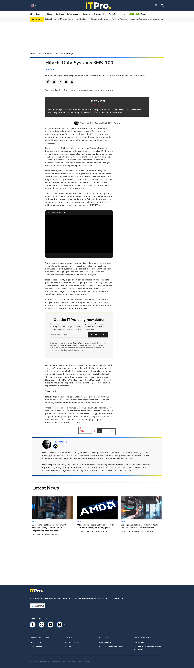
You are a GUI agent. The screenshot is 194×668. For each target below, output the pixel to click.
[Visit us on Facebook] (32, 624)
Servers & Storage (64, 53)
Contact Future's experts (40, 638)
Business (40, 14)
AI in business (81, 19)
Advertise (113, 14)
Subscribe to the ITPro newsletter (59, 19)
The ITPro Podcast (119, 19)
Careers (67, 647)
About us (68, 638)
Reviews (117, 123)
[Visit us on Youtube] (50, 624)
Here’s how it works (106, 90)
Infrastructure (73, 14)
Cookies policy (105, 642)
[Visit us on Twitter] (41, 624)
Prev (82, 431)
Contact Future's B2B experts (111, 647)
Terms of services (79, 343)
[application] (79, 234)
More (123, 14)
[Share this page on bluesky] (66, 81)
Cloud (49, 14)
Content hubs (99, 14)
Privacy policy (35, 642)
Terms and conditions (143, 638)
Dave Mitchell (87, 123)
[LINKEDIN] (56, 446)
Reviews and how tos (99, 19)
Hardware (59, 14)
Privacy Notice (66, 345)
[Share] (47, 81)
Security (86, 14)
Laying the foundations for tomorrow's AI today (149, 19)
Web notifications (71, 642)
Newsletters (139, 642)
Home (32, 53)
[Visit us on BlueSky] (58, 624)
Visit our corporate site (112, 598)
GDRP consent (36, 647)
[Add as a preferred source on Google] (37, 605)
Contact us (104, 638)
